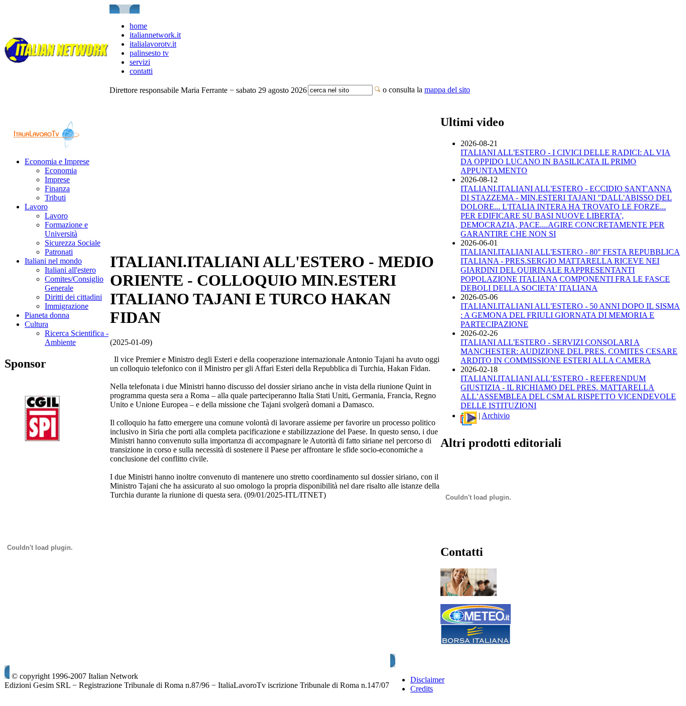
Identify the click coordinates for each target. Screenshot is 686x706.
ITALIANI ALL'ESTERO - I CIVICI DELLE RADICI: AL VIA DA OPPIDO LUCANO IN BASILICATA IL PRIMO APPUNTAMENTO (565, 161)
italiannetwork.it (155, 35)
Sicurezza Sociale (72, 243)
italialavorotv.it (153, 44)
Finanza (57, 188)
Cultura (36, 324)
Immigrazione (66, 306)
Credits (421, 688)
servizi (140, 62)
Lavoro (36, 206)
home (138, 26)
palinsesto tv (149, 53)
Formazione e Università (66, 229)
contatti (141, 71)
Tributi (55, 197)
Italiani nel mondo (53, 261)
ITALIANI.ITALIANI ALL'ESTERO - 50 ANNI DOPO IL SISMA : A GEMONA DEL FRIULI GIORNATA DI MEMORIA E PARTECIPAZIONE (570, 315)
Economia (61, 170)
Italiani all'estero (70, 270)
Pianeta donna (47, 315)
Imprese (57, 179)
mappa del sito (447, 89)
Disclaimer (427, 679)
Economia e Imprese (57, 161)
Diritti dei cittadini (73, 297)
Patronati (59, 252)
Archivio (496, 415)
